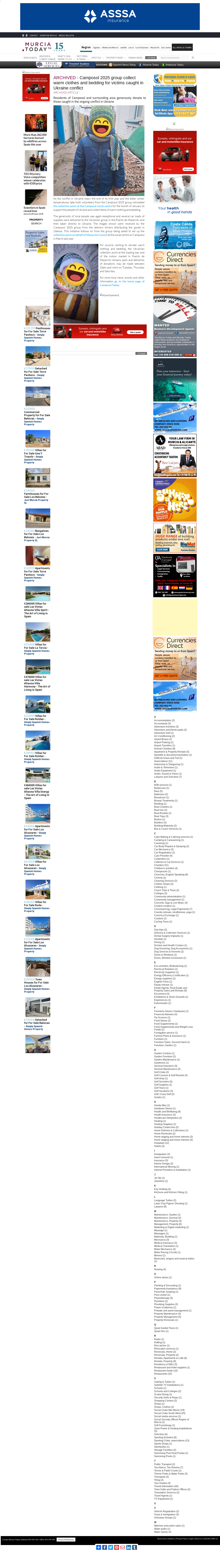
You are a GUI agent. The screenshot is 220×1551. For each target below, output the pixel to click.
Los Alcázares (142, 47)
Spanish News (135, 57)
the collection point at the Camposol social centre (82, 206)
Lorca (131, 47)
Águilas (96, 47)
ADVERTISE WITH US (48, 35)
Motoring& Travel (82, 58)
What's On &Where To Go (65, 58)
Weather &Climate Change (47, 58)
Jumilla (123, 47)
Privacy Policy (181, 1539)
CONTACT (34, 35)
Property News (114, 57)
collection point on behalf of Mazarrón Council (80, 234)
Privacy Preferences (66, 1539)
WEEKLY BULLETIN (66, 35)
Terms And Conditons (166, 1539)
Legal (191, 1539)
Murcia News (30, 57)
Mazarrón (155, 47)
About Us (198, 1539)
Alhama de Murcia (110, 47)
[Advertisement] (175, 617)
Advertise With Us (210, 1539)
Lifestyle (96, 57)
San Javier (166, 47)
